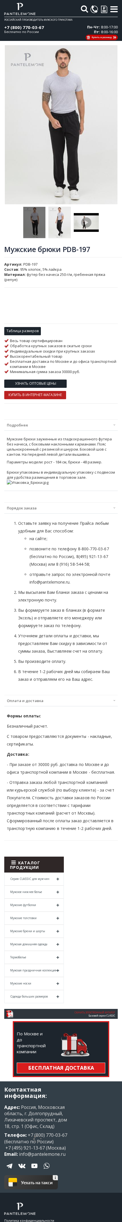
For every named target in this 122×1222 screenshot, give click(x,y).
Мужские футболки (23, 905)
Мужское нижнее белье (26, 892)
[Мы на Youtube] (34, 1170)
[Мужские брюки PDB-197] (34, 222)
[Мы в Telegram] (10, 1170)
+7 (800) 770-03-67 (24, 27)
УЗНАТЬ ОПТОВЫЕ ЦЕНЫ (35, 383)
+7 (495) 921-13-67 (24, 1148)
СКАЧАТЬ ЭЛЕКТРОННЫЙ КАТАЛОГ (95, 1012)
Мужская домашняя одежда (28, 944)
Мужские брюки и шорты (27, 931)
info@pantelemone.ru (42, 1154)
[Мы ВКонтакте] (22, 1170)
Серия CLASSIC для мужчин (29, 879)
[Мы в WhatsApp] (46, 1170)
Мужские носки (20, 983)
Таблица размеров (23, 330)
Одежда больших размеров (29, 996)
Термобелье (18, 957)
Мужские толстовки (23, 918)
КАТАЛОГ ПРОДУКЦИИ (25, 865)
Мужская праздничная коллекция (33, 970)
